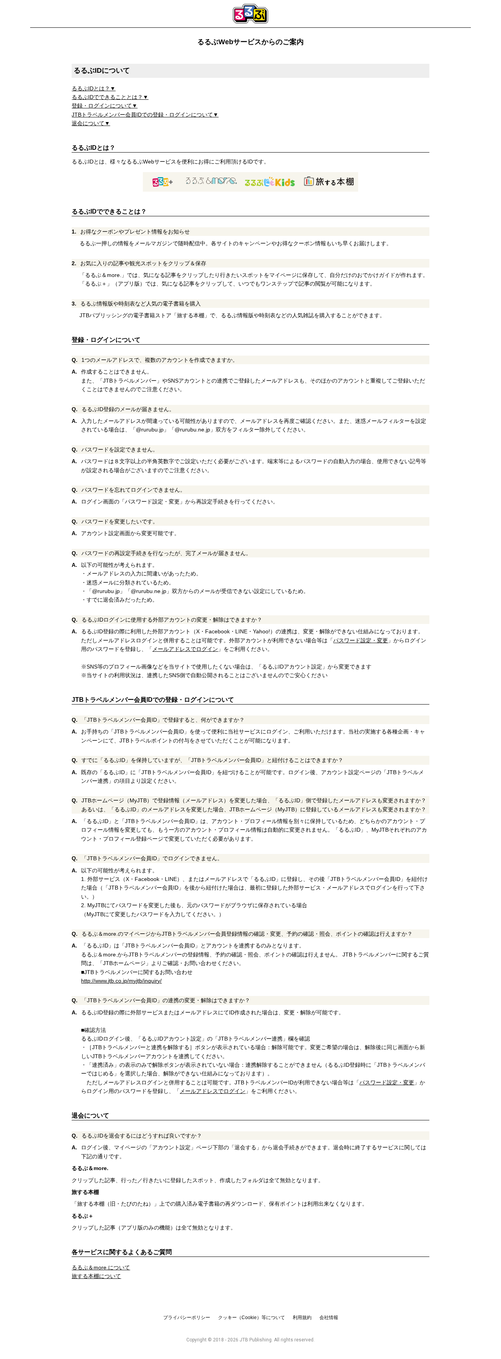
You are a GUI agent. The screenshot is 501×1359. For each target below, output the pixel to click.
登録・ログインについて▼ (104, 105)
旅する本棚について (96, 1276)
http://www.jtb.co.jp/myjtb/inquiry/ (121, 981)
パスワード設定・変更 (360, 640)
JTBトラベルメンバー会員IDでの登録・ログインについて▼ (145, 114)
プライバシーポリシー (186, 1317)
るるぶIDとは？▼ (93, 88)
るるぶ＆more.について (101, 1267)
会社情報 (328, 1317)
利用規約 (302, 1317)
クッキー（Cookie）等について (251, 1317)
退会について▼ (91, 123)
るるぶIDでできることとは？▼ (110, 97)
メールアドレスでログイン (185, 649)
